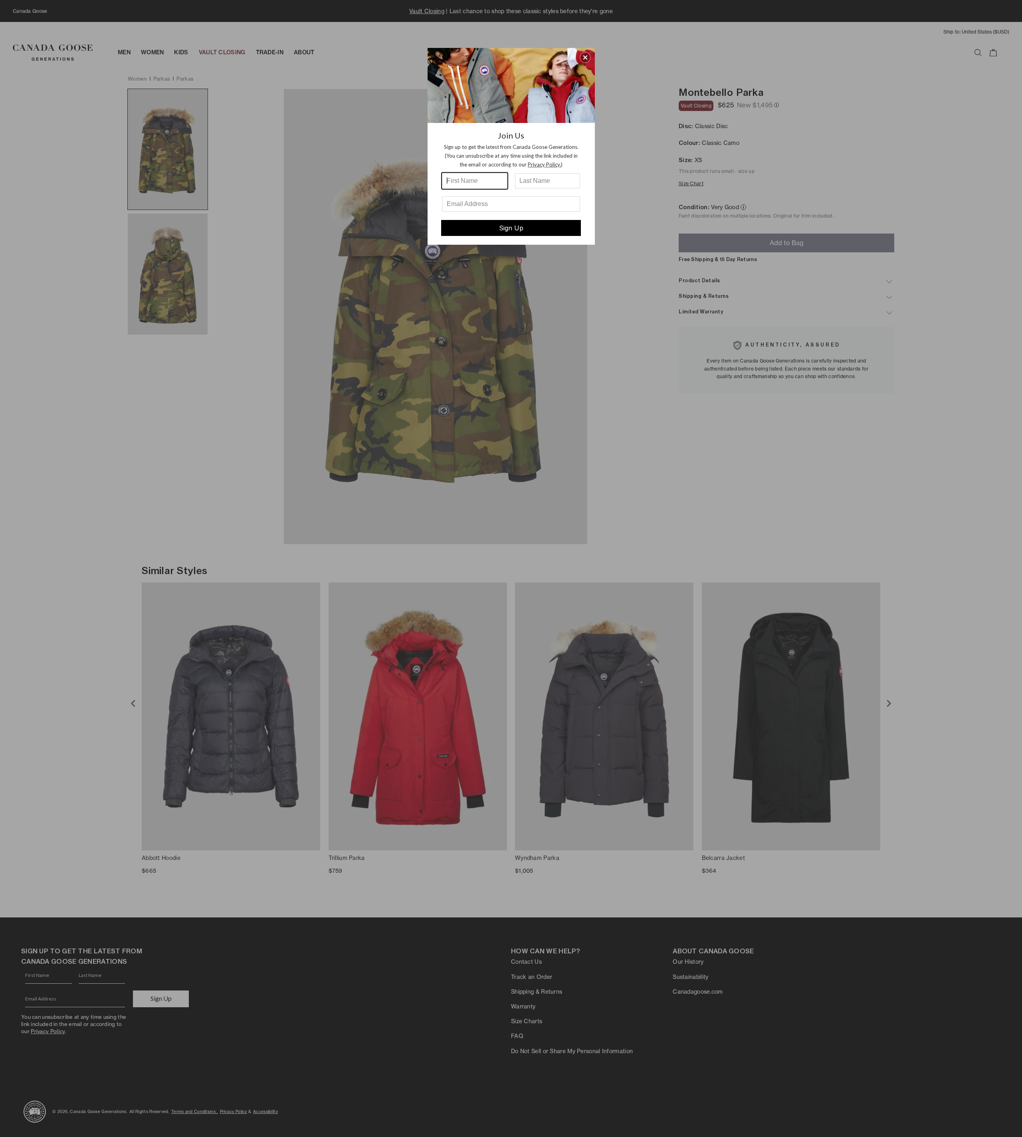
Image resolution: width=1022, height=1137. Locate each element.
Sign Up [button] (511, 228)
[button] (585, 57)
